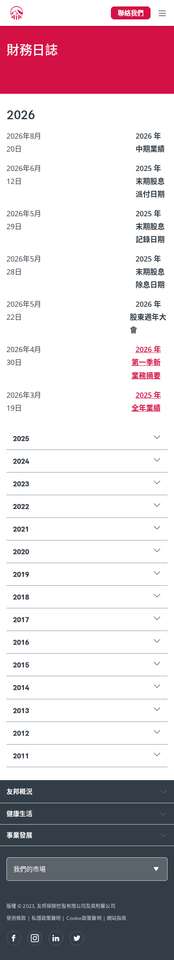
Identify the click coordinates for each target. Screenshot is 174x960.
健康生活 (19, 813)
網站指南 (116, 918)
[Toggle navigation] (162, 12)
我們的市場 (29, 869)
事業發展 (19, 835)
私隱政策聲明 (46, 918)
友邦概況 (19, 791)
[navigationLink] (16, 13)
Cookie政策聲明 (84, 918)
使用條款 (16, 918)
